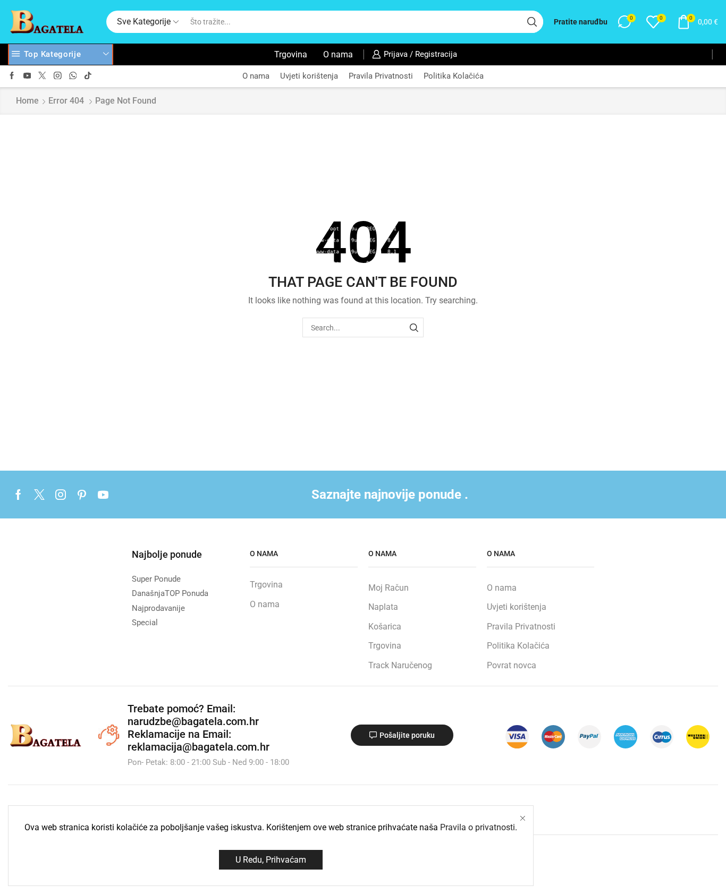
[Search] (414, 327)
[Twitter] (42, 76)
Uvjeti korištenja (309, 76)
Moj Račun (388, 588)
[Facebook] (12, 76)
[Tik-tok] (88, 76)
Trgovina (290, 54)
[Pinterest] (82, 494)
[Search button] (532, 22)
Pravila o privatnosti (477, 827)
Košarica (384, 626)
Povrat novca (511, 665)
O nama (338, 54)
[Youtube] (27, 76)
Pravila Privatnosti (381, 76)
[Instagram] (58, 76)
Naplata (383, 607)
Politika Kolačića (454, 76)
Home (27, 101)
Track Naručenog (400, 665)
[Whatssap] (73, 76)
